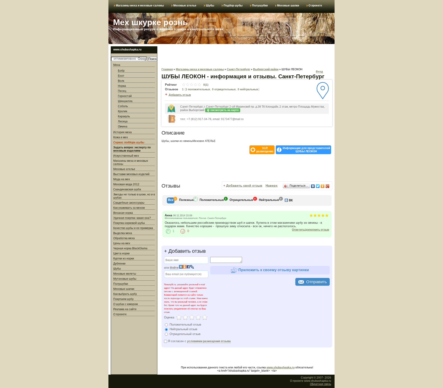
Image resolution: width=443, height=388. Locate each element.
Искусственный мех (126, 155)
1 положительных (198, 89)
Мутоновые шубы (124, 278)
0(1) (205, 84)
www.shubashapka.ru (280, 367)
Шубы (210, 5)
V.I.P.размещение (264, 150)
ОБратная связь (320, 384)
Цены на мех (121, 243)
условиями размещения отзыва (209, 341)
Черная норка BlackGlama (130, 248)
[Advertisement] (134, 346)
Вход (319, 71)
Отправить (316, 281)
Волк (121, 80)
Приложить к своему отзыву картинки (273, 270)
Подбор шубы (233, 5)
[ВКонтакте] (313, 186)
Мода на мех (121, 179)
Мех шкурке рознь (150, 22)
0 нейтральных (248, 89)
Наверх (272, 185)
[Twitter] (317, 186)
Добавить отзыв (180, 95)
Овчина (122, 126)
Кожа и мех (120, 137)
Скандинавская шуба (127, 189)
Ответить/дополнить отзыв (310, 229)
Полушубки (260, 5)
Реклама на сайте (125, 309)
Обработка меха (124, 238)
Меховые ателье (184, 5)
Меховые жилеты (124, 273)
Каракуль (124, 116)
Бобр (121, 70)
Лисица (123, 121)
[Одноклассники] (322, 186)
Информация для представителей (306, 150)
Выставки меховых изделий (131, 174)
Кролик (122, 111)
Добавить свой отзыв (244, 185)
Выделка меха (122, 233)
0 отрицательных (224, 89)
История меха (122, 132)
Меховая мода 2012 (126, 184)
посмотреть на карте (224, 110)
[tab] (170, 200)
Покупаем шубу (123, 299)
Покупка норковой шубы (129, 223)
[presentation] (170, 200)
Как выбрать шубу (125, 294)
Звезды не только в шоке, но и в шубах (134, 196)
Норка (122, 86)
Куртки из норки (123, 258)
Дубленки (119, 263)
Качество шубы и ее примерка (133, 228)
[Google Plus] (327, 186)
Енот (121, 75)
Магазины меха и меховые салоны (140, 5)
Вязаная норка (123, 213)
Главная (167, 69)
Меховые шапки (288, 5)
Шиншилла (125, 101)
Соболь (123, 106)
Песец (122, 91)
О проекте (315, 5)
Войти (174, 267)
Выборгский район (265, 69)
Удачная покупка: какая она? (132, 218)
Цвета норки (121, 253)
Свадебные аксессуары (128, 202)
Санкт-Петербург (238, 69)
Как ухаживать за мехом (129, 207)
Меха (116, 65)
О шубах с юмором (125, 304)
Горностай (125, 96)
